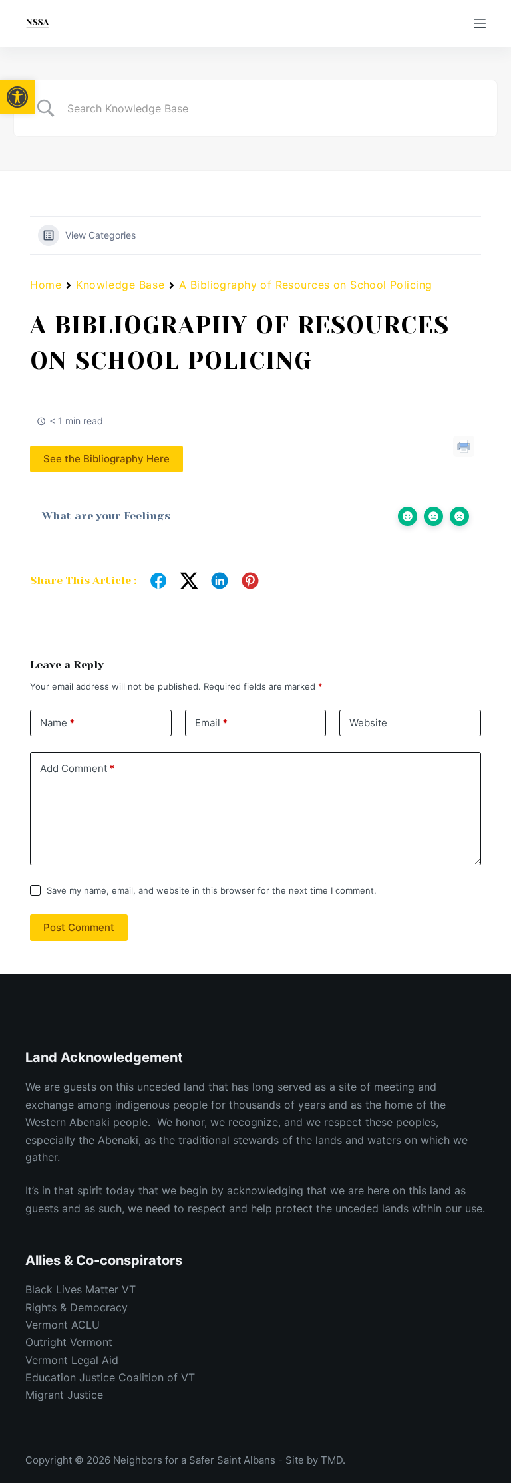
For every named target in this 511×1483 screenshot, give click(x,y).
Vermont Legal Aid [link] (71, 1360)
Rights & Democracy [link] (78, 1307)
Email (211, 722)
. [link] (344, 1460)
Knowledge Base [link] (120, 284)
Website (368, 722)
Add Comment (77, 768)
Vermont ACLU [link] (62, 1324)
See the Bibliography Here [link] (106, 458)
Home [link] (45, 284)
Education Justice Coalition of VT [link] (110, 1377)
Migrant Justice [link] (64, 1394)
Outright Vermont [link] (68, 1342)
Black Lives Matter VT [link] (82, 1289)
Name (57, 722)
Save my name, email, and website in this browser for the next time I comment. (212, 890)
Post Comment (78, 927)
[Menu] (480, 23)
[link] (17, 97)
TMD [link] (332, 1460)
